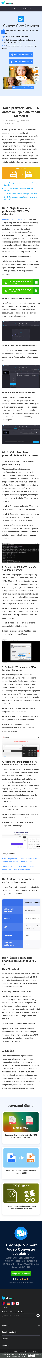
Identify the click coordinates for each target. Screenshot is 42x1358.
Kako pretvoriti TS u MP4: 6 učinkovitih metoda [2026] (21, 1172)
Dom (3, 9)
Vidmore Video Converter (21, 25)
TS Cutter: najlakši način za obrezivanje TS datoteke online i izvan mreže (21, 1207)
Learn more (21, 1356)
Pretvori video (18, 9)
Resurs (9, 9)
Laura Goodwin (10, 120)
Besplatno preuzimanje (23, 54)
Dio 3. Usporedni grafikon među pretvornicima (20, 194)
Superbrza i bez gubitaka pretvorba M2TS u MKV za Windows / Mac (21, 1136)
